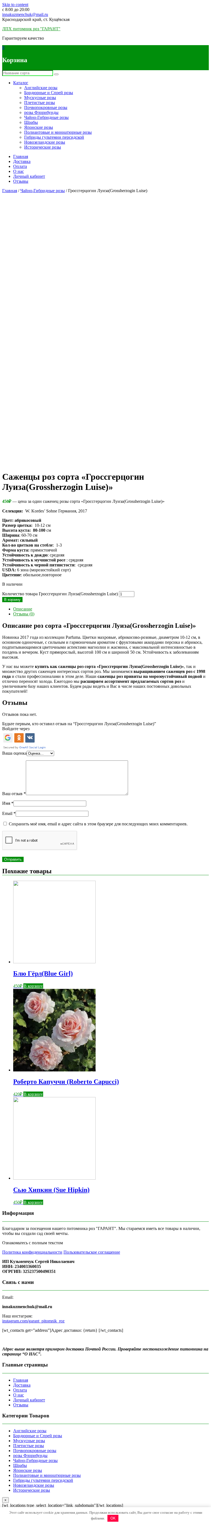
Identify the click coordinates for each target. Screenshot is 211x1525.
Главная (20, 156)
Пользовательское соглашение (91, 1252)
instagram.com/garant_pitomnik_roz (33, 1321)
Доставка (21, 161)
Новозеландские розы (44, 142)
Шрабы (31, 122)
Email (9, 813)
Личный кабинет (29, 176)
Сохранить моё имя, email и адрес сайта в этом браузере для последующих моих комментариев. (98, 824)
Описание (22, 609)
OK (113, 1518)
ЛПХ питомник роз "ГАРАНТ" (31, 28)
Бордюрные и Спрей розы (48, 92)
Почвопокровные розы (45, 107)
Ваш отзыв (14, 793)
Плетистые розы (39, 102)
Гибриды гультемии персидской (54, 137)
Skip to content (15, 4)
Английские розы (40, 87)
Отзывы (20, 181)
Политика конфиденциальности (32, 1252)
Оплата (20, 166)
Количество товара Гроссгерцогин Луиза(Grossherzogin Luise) (60, 593)
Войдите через (15, 728)
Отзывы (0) (23, 614)
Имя (7, 803)
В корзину (12, 600)
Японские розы (38, 127)
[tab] (111, 609)
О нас (18, 171)
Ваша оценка (14, 753)
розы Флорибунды (41, 112)
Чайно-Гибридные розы (46, 117)
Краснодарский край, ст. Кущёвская (36, 19)
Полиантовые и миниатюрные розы (58, 132)
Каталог (20, 82)
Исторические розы (42, 147)
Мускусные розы (40, 97)
